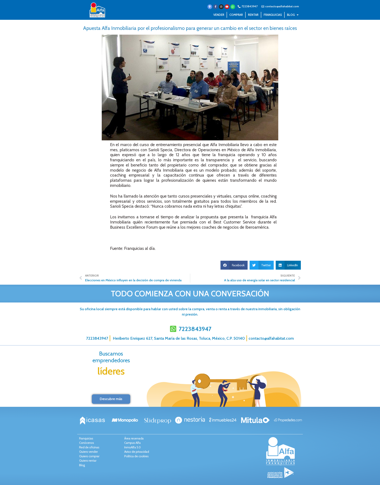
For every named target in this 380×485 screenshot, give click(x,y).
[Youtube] (227, 6)
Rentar (253, 15)
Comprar (236, 15)
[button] (234, 265)
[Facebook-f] (215, 6)
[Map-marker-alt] (209, 6)
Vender (218, 15)
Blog (291, 15)
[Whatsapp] (232, 6)
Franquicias (273, 15)
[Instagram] (221, 6)
